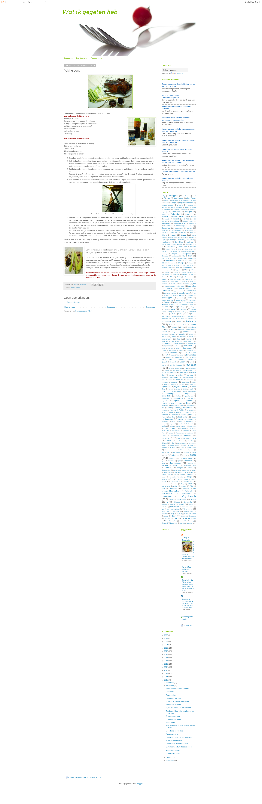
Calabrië (171, 240)
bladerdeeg (174, 221)
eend (78, 288)
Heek (173, 314)
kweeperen (178, 357)
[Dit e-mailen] (92, 284)
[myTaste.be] (186, 625)
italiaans (191, 321)
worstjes (176, 511)
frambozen (165, 283)
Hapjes (183, 309)
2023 (166, 638)
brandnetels (189, 230)
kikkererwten (166, 339)
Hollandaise (189, 316)
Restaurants (189, 424)
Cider (179, 249)
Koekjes (170, 348)
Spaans (172, 458)
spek (179, 461)
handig (166, 309)
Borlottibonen (176, 230)
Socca (185, 455)
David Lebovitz (187, 580)
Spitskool (175, 465)
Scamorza (169, 441)
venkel (171, 499)
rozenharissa (175, 435)
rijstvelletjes (183, 428)
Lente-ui (170, 359)
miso (163, 379)
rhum (178, 426)
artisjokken (176, 212)
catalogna (190, 242)
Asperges (188, 212)
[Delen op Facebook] (100, 284)
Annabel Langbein (168, 205)
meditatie (172, 375)
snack (194, 452)
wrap (172, 513)
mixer (170, 379)
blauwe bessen (188, 221)
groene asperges (167, 300)
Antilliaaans (189, 205)
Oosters (164, 391)
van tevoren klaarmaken (179, 489)
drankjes (181, 263)
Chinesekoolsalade (173, 716)
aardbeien (186, 196)
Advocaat (167, 198)
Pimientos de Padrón (177, 410)
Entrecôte (176, 274)
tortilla (175, 486)
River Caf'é (165, 430)
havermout (192, 311)
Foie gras (174, 281)
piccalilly (164, 410)
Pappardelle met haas (174, 698)
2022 (166, 642)
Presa (163, 417)
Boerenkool (166, 228)
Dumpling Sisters (167, 267)
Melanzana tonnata (173, 750)
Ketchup (183, 336)
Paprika (176, 400)
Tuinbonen (173, 488)
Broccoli (173, 235)
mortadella (165, 382)
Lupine (171, 368)
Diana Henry (170, 261)
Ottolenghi (170, 394)
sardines (186, 438)
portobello (165, 414)
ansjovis (180, 205)
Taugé (189, 477)
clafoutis (164, 251)
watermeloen (174, 507)
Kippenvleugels (191, 343)
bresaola (183, 232)
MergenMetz (186, 567)
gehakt (169, 289)
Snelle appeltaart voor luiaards (177, 689)
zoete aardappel (189, 518)
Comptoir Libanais (188, 251)
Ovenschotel (166, 396)
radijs (173, 421)
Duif (163, 265)
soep (193, 454)
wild (163, 509)
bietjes (186, 219)
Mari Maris (176, 370)
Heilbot (180, 314)
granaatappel (167, 298)
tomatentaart (166, 484)
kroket (173, 355)
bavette (167, 219)
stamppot (180, 468)
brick (191, 232)
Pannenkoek (178, 398)
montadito (190, 379)
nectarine (190, 384)
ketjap (191, 336)
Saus (194, 438)
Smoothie (186, 452)
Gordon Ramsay (178, 295)
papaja (190, 398)
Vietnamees (181, 500)
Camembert (190, 240)
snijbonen (175, 455)
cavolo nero (166, 244)
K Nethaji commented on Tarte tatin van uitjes (178, 172)
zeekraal (167, 518)
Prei (190, 415)
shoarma (164, 447)
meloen (180, 375)
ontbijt (191, 389)
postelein (184, 414)
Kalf (172, 330)
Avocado (188, 214)
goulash (190, 295)
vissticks (164, 504)
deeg (174, 258)
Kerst (164, 336)
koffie (177, 348)
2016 (166, 661)
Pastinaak (165, 405)
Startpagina (68, 58)
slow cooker (176, 452)
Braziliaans (173, 232)
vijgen (193, 500)
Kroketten (180, 355)
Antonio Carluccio (176, 207)
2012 (166, 674)
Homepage (111, 307)
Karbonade (187, 332)
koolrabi (164, 353)
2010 (166, 680)
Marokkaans (187, 370)
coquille (174, 254)
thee (179, 479)
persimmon (190, 405)
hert (187, 314)
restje (164, 426)
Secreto (191, 443)
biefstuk (176, 219)
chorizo (193, 247)
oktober (169, 757)
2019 (166, 651)
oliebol (178, 389)
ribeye (184, 426)
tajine (182, 474)
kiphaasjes (175, 341)
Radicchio (165, 421)
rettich (172, 426)
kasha (173, 334)
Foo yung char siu (172, 734)
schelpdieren (180, 441)
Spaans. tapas (186, 458)
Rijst (173, 428)
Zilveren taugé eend (173, 719)
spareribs (171, 461)
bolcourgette (179, 228)
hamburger (182, 307)
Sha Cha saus (188, 445)
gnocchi (166, 295)
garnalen (192, 286)
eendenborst (187, 267)
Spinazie (165, 465)
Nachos (181, 384)
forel (191, 281)
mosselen (174, 382)
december (170, 683)
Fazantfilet (169, 692)
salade (166, 438)
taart (191, 472)
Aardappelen (173, 196)
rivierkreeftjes (176, 430)
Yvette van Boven (190, 513)
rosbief (164, 435)
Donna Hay (188, 261)
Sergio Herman (174, 445)
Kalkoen (164, 332)
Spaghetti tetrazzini (173, 753)
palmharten (189, 396)
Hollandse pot (167, 318)
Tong (182, 484)
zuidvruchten (183, 521)
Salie (178, 438)
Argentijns (165, 212)
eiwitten (167, 272)
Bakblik (174, 216)
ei (185, 270)
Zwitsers (189, 523)
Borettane (165, 230)
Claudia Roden (175, 251)
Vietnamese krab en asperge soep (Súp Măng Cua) (187, 605)
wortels (164, 514)
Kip (178, 339)
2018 (166, 654)
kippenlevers (179, 343)
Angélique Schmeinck (186, 202)
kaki (166, 329)
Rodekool (186, 430)
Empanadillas (171, 695)
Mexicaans (174, 377)
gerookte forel (191, 291)
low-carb (191, 364)
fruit (194, 283)
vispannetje (188, 502)
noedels (170, 389)
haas (191, 304)
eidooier (193, 270)
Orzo (184, 391)
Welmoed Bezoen (187, 507)
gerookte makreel (170, 293)
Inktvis (179, 321)
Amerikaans (185, 200)
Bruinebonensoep (174, 237)
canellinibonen (166, 242)
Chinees (72, 288)
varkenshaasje (167, 493)
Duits (169, 265)
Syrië (186, 472)
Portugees (174, 414)
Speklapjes (188, 461)
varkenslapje (186, 493)
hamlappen (192, 307)
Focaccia (164, 281)
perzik (170, 407)
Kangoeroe (175, 332)
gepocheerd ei (178, 291)
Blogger (139, 784)
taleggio (190, 475)
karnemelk (165, 334)
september (170, 761)
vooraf (181, 504)
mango (167, 370)
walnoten (164, 507)
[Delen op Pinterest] (102, 284)
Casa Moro (179, 242)
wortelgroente (188, 511)
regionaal (172, 424)
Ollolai (185, 389)
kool (181, 350)
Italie (170, 325)
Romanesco (180, 433)
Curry (190, 256)
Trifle (191, 486)
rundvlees (187, 435)
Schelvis (190, 441)
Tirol (192, 479)
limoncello (173, 362)
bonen (189, 228)
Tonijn (189, 484)
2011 (166, 677)
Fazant (164, 277)
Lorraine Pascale (176, 365)
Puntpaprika (182, 417)
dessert (193, 258)
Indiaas (190, 318)
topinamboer (166, 486)
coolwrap (164, 254)
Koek (163, 348)
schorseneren (181, 443)
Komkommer (187, 348)
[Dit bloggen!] (94, 284)
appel (186, 207)
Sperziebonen (175, 463)
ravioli (180, 421)
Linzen (182, 362)
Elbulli (176, 272)
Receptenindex (96, 58)
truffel (163, 488)
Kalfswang (190, 329)
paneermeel (165, 398)
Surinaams (178, 472)
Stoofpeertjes (166, 470)
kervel (174, 336)
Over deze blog (81, 58)
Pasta (188, 403)
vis (167, 502)
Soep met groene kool (174, 740)
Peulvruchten (187, 408)
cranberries (175, 256)
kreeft (166, 355)
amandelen (174, 200)
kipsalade (167, 346)
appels (194, 207)
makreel (193, 368)
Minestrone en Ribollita (174, 731)
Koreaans (173, 353)
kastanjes (182, 334)
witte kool (165, 511)
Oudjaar (187, 394)
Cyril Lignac (165, 258)
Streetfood (185, 470)
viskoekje (177, 502)
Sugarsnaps (168, 472)
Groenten (177, 302)
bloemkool (168, 226)
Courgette (186, 254)
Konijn (164, 350)
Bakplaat (183, 217)
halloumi (165, 307)
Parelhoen (189, 401)
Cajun (164, 240)
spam (163, 461)
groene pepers (181, 300)
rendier (180, 424)
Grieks (189, 298)
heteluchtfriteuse (177, 316)
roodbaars (190, 433)
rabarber (181, 419)
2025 (166, 635)
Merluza (164, 377)
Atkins (164, 214)
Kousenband (185, 353)
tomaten (175, 482)
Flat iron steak (175, 279)
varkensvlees (167, 496)
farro (192, 274)
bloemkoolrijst (180, 226)
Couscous (165, 256)
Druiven (191, 263)
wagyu (191, 504)
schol (172, 443)
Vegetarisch (189, 496)
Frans (173, 284)
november (170, 686)
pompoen (188, 412)
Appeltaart (167, 209)
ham (173, 307)
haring (170, 311)
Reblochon (189, 421)
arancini (184, 209)
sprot (194, 465)
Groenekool (192, 300)
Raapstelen (169, 419)
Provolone (171, 417)
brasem (164, 232)
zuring (192, 521)
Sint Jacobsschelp (170, 450)
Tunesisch (186, 488)
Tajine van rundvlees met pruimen (178, 708)
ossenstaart (192, 391)
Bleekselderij (166, 223)
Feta (170, 277)
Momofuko (179, 379)
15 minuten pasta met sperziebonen (179, 747)
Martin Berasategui (169, 373)
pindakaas (190, 410)
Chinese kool (182, 246)
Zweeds (182, 523)
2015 (166, 664)
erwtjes (184, 274)
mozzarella (185, 382)
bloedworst (192, 223)
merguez (190, 375)
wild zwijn (170, 509)
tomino (175, 484)
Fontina (184, 281)
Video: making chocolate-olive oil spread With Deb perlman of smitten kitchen (188, 586)
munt (166, 384)
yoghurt (179, 513)
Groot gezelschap (168, 305)
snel (165, 455)
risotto (191, 428)
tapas (163, 477)
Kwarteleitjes (191, 355)
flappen (164, 279)
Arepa (192, 209)
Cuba (183, 256)
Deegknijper (183, 258)
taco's (164, 474)
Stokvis (190, 468)
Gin (195, 293)
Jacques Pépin (181, 325)
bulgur (184, 237)
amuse (193, 200)
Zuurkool (165, 523)
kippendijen (166, 343)
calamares (180, 240)
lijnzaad (164, 362)
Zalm (174, 516)
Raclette (190, 419)
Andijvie (173, 202)
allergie (166, 200)
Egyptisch (178, 270)
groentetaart (189, 302)
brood (183, 235)
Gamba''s (180, 286)
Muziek (173, 384)
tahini (176, 474)
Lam (186, 357)
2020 (166, 648)
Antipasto (165, 207)
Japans (174, 327)
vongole (172, 504)
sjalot (191, 450)
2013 (166, 670)
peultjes (177, 407)
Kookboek (172, 350)
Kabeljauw (192, 327)
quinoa (193, 417)
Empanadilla (165, 274)
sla (168, 452)
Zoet (175, 518)
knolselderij (188, 346)
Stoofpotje (176, 470)
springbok (187, 465)
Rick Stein (192, 426)
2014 (166, 667)
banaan (193, 216)
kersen (191, 334)
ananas (166, 202)
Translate (179, 74)
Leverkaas (180, 359)
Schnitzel (165, 443)
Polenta (178, 412)
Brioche (164, 235)
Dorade (164, 263)
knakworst (177, 346)
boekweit (191, 226)
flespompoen (189, 279)
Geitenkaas (166, 291)
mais (186, 368)
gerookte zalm (184, 293)
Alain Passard (178, 198)
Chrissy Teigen (170, 249)
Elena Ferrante (187, 272)
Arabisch (176, 209)
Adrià (194, 196)
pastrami (174, 405)
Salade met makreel (173, 705)
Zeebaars (192, 516)
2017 (166, 658)
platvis (171, 412)
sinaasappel (191, 448)
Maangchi (178, 368)
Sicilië (182, 447)
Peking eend (170, 723)
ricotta (166, 428)
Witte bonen (188, 509)
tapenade (172, 477)
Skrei (163, 452)
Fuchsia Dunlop (169, 286)
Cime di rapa (189, 249)
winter (177, 509)
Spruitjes (168, 468)
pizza (163, 412)
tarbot (181, 477)
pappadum (165, 401)
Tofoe (164, 482)
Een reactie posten (74, 302)
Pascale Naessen (168, 403)
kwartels (168, 357)
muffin (194, 382)
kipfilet (189, 339)
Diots (179, 260)
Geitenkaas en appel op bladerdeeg (179, 737)
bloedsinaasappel (179, 223)
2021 (166, 645)
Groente (167, 302)
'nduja (164, 196)
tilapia (186, 479)
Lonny (164, 365)
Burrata (191, 237)
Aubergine (175, 214)
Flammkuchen (189, 277)
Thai (171, 479)
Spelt (163, 463)
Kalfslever (181, 329)
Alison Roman (191, 198)
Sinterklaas (183, 450)
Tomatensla (188, 482)
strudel (194, 470)
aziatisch (165, 217)
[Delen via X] (97, 284)
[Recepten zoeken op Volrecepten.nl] (188, 619)
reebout (164, 424)
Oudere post (150, 307)
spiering (190, 463)
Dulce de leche (188, 265)
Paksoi (178, 396)
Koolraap (190, 350)
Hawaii (166, 314)
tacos (170, 474)
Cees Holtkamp (177, 244)
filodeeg (179, 277)
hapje (173, 309)
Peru (163, 407)
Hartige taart (179, 312)
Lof (191, 362)
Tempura (164, 479)
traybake (183, 486)
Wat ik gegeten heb (89, 11)
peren (182, 405)
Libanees (190, 359)
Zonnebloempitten (171, 521)
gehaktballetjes (185, 289)
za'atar (166, 516)
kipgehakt (165, 341)
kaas (182, 327)
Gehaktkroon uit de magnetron (177, 744)
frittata (187, 284)
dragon (173, 263)
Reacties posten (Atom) (84, 311)
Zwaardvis (173, 523)
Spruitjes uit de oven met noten (177, 701)
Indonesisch (166, 322)
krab (194, 353)
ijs (176, 318)
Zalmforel (184, 516)
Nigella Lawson (180, 386)
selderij (164, 445)
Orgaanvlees (176, 391)
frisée (180, 283)
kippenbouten (188, 341)
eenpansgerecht (167, 270)
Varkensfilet (189, 491)
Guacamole (183, 304)
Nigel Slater (166, 387)
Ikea (182, 318)
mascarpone (184, 373)
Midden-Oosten (188, 377)
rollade (171, 433)
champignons (191, 244)
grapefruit (180, 298)
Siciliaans (173, 448)
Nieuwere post (69, 307)
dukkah (176, 265)
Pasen (180, 403)
